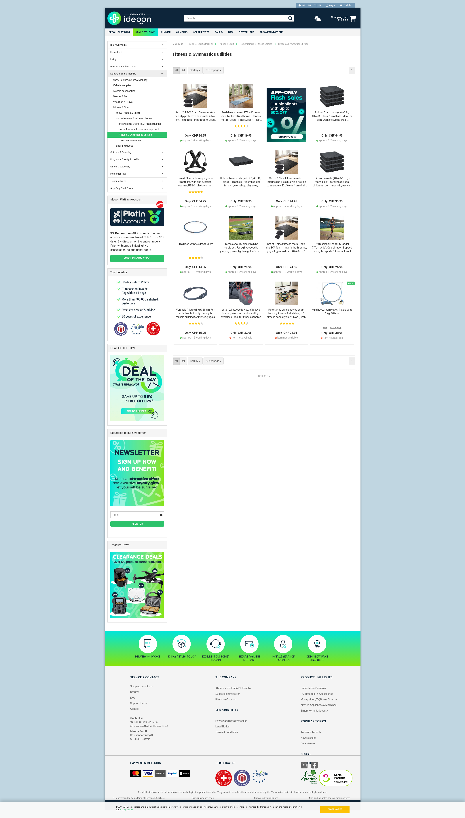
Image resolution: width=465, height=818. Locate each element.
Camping (182, 32)
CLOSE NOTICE (335, 809)
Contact (134, 708)
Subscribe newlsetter (227, 693)
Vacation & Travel (123, 101)
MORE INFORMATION (137, 258)
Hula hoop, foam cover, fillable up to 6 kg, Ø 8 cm (332, 311)
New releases (308, 737)
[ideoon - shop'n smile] (143, 18)
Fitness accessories (130, 140)
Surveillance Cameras (313, 688)
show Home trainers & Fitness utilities (140, 123)
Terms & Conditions (226, 732)
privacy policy (125, 810)
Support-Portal (138, 703)
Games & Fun (120, 96)
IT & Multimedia (118, 44)
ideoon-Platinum (119, 32)
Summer (165, 32)
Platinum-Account (225, 699)
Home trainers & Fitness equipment (139, 129)
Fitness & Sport (121, 107)
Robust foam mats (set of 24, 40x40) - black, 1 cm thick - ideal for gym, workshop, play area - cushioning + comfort (332, 116)
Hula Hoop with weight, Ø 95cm (195, 243)
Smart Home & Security (314, 710)
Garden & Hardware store (123, 66)
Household (116, 52)
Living (113, 59)
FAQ (132, 697)
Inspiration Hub (118, 173)
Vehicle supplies (122, 85)
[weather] (317, 18)
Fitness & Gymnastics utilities (135, 134)
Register (137, 524)
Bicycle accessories (124, 90)
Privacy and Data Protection (231, 720)
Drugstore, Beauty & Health (124, 159)
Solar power (201, 32)
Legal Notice (222, 726)
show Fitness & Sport (128, 112)
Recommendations (271, 32)
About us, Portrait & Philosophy (233, 688)
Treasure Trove (118, 181)
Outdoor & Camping (120, 152)
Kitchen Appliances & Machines (319, 705)
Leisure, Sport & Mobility (123, 73)
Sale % (219, 32)
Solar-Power (308, 743)
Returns (134, 692)
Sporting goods (124, 145)
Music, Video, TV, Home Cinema (319, 699)
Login (331, 5)
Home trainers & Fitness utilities (134, 118)
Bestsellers (246, 32)
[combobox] (195, 70)
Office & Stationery (120, 166)
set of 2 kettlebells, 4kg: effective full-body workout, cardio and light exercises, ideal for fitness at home (241, 313)
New (230, 32)
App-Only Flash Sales (121, 188)
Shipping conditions (141, 686)
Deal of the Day (145, 32)
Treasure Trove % (311, 732)
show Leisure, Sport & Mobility (130, 80)
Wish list (347, 5)
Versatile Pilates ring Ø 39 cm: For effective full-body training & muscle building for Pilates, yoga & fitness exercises (195, 313)
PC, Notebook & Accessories (317, 693)
